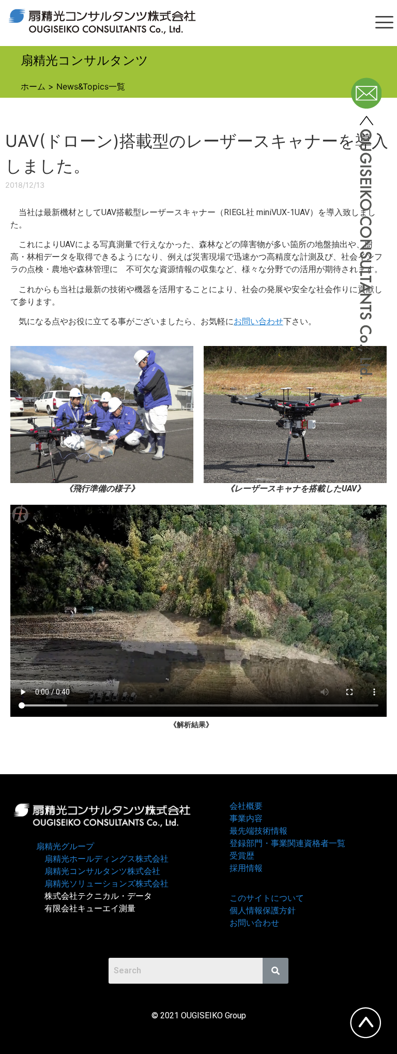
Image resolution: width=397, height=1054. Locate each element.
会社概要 (246, 806)
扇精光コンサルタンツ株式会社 (102, 871)
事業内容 (246, 818)
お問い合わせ (258, 321)
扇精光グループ (65, 846)
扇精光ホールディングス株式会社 (106, 859)
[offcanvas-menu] (384, 23)
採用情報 (246, 868)
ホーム (33, 86)
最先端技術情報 (258, 831)
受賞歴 (242, 856)
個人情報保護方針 (263, 910)
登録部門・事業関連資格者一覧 (287, 843)
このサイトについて (267, 898)
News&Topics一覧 (90, 86)
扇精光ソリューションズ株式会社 (106, 884)
